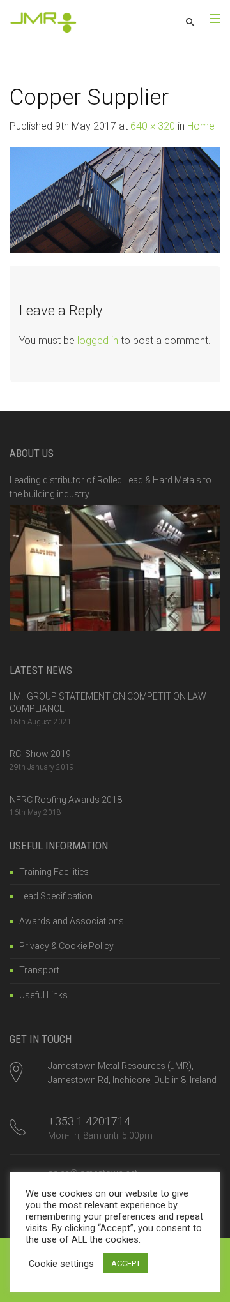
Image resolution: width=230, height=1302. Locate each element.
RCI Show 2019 (40, 754)
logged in (97, 340)
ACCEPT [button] (126, 1263)
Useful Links (43, 995)
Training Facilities (54, 872)
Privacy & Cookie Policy (66, 946)
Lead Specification (56, 896)
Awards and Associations (71, 921)
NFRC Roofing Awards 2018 (66, 800)
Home (201, 126)
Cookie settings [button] (61, 1263)
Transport (39, 970)
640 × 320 (152, 126)
